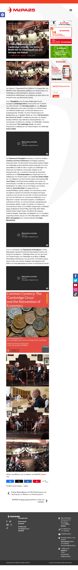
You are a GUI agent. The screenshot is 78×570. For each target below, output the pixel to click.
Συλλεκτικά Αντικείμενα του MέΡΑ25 (23, 529)
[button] (2, 14)
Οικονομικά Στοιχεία (22, 522)
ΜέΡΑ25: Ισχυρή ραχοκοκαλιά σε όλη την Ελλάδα (28, 501)
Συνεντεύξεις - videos (22, 23)
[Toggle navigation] (70, 10)
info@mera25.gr (66, 534)
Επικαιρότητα (22, 518)
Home (10, 23)
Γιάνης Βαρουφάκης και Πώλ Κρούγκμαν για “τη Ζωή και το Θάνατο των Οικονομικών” (28, 493)
